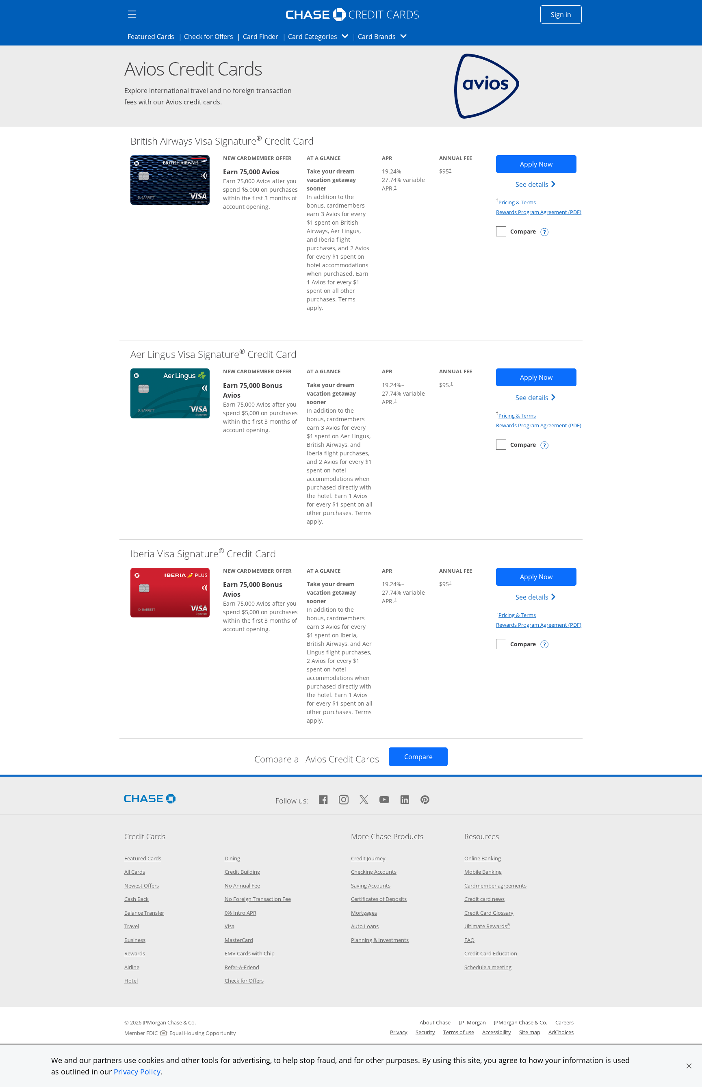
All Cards (134, 871)
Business (134, 940)
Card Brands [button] (385, 36)
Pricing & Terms (517, 202)
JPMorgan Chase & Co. (520, 1022)
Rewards (134, 953)
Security (425, 1032)
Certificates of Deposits (379, 899)
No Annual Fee (242, 885)
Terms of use (458, 1032)
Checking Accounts (373, 871)
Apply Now (548, 164)
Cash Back (136, 899)
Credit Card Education (490, 953)
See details (537, 184)
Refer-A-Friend (242, 967)
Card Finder (263, 36)
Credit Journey (368, 858)
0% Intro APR (240, 912)
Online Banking (482, 858)
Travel (131, 926)
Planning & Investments (380, 940)
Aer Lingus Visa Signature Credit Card (213, 354)
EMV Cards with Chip (250, 953)
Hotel (131, 980)
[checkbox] (516, 231)
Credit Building (242, 871)
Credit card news (484, 899)
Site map (529, 1032)
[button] (689, 1066)
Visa (229, 926)
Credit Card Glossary (489, 912)
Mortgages (364, 912)
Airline (131, 967)
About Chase (435, 1022)
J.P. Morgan (472, 1022)
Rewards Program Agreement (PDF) (538, 212)
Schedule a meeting (487, 967)
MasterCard (239, 940)
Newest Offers (141, 885)
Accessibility (496, 1032)
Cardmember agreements (495, 885)
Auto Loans (365, 926)
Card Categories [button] (320, 36)
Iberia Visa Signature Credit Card (203, 553)
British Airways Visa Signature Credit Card (222, 140)
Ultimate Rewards (487, 926)
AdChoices (561, 1032)
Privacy (398, 1032)
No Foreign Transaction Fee (258, 899)
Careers (564, 1022)
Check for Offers (211, 36)
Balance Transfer (144, 912)
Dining (232, 858)
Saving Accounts (370, 885)
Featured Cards (153, 36)
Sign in (566, 14)
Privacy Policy (137, 1071)
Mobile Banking (483, 871)
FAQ (469, 940)
